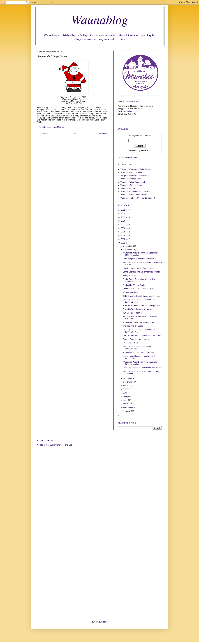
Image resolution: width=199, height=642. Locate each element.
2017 (123, 225)
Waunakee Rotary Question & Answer (139, 352)
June (125, 393)
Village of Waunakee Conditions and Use (54, 445)
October (126, 378)
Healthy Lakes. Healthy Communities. (139, 268)
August (126, 385)
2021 (123, 210)
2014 (123, 235)
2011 (123, 416)
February (127, 407)
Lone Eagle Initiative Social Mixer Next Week (142, 368)
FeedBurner (146, 151)
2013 (123, 239)
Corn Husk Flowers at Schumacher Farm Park (142, 336)
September (128, 382)
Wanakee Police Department (132, 182)
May (125, 397)
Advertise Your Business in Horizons (138, 309)
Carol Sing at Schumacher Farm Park (138, 259)
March (126, 404)
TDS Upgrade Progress (133, 313)
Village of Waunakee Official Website (136, 169)
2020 (123, 213)
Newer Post (43, 134)
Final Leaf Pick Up (130, 343)
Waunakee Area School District (133, 195)
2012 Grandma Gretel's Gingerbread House (141, 296)
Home (73, 134)
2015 (123, 232)
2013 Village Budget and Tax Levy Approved (141, 305)
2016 (123, 228)
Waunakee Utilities (128, 188)
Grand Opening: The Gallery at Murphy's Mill (141, 272)
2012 (123, 243)
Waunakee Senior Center (131, 172)
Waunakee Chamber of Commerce (135, 192)
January (126, 411)
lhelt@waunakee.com (127, 111)
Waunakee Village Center (131, 179)
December (127, 246)
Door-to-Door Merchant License (136, 339)
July (125, 389)
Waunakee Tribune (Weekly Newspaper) (137, 198)
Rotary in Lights (129, 276)
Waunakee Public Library (131, 185)
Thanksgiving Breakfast (133, 326)
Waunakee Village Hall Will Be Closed (139, 322)
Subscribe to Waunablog (128, 157)
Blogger (104, 622)
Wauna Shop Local (131, 292)
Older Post (103, 134)
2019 (123, 217)
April (125, 400)
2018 (123, 221)
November (127, 250)
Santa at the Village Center (134, 285)
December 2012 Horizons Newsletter (138, 289)
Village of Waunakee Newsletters (134, 176)
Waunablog (99, 19)
